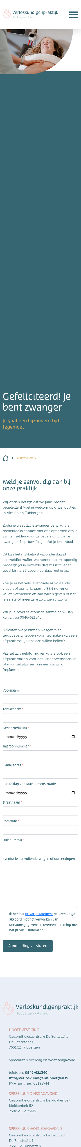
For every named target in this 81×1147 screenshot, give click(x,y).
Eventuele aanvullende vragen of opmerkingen (39, 859)
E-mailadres (13, 765)
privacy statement (39, 914)
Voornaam (12, 690)
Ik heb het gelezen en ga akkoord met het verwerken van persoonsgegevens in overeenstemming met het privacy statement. (43, 922)
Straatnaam (12, 802)
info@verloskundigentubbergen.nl (38, 1078)
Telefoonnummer (17, 746)
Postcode (11, 821)
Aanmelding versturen (27, 946)
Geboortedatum (16, 728)
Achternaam (13, 709)
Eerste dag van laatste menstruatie (29, 784)
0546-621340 (36, 1072)
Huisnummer (14, 840)
